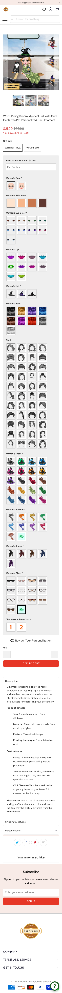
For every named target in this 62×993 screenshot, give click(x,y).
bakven (24, 981)
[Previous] (5, 62)
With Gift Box (13, 147)
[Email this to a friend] (43, 842)
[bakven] (5, 9)
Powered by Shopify (40, 981)
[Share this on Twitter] (17, 842)
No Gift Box (32, 147)
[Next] (56, 62)
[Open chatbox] (54, 986)
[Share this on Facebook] (26, 842)
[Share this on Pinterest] (35, 842)
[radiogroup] (31, 186)
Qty (5, 647)
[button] (31, 161)
